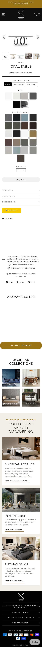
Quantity (21, 166)
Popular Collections (20, 631)
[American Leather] (21, 448)
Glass (7, 84)
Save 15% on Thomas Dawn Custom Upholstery (20, 606)
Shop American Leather (17, 481)
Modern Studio (20, 623)
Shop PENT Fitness (14, 530)
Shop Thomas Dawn (15, 581)
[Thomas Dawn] (21, 548)
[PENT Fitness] (21, 500)
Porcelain (31, 84)
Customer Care (20, 612)
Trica (21, 63)
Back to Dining (22, 345)
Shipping (12, 72)
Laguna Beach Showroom (20, 617)
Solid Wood (19, 84)
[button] (5, 56)
